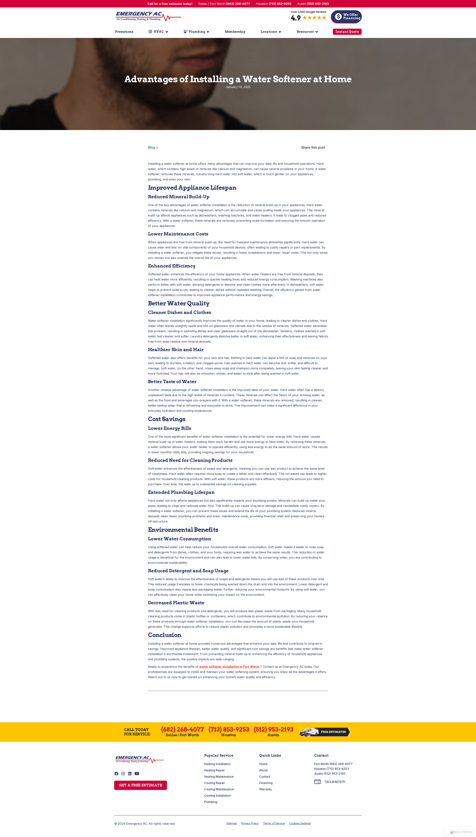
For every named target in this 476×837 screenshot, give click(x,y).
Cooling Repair (214, 783)
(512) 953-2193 (334, 773)
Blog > (153, 147)
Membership (235, 31)
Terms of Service (274, 823)
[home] (148, 16)
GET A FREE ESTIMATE (140, 785)
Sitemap (231, 823)
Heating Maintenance (219, 776)
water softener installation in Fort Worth (229, 666)
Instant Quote (347, 31)
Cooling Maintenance (219, 789)
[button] (158, 32)
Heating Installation (217, 764)
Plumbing (210, 802)
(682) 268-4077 (341, 764)
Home (263, 764)
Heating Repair (214, 770)
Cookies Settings (300, 823)
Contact (264, 776)
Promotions (124, 31)
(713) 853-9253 (338, 769)
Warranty (265, 789)
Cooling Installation (217, 795)
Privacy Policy (250, 823)
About (263, 770)
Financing (266, 783)
